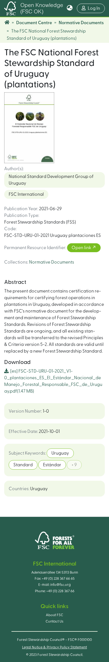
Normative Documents (81, 23)
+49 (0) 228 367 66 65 (58, 578)
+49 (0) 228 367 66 (60, 591)
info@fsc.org (60, 584)
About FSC (54, 615)
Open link (82, 248)
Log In (96, 8)
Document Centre (34, 23)
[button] (70, 8)
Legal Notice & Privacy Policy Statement (54, 647)
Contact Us (54, 621)
